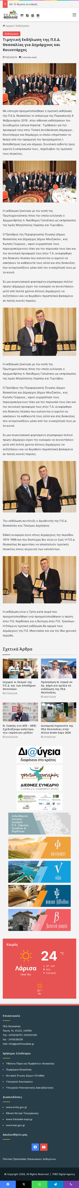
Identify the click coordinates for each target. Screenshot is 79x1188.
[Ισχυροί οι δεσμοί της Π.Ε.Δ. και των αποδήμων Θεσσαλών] (20, 668)
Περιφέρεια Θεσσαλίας (19, 1069)
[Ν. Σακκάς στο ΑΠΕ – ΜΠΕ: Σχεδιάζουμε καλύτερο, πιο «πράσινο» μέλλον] (20, 712)
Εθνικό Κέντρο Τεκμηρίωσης (22, 1113)
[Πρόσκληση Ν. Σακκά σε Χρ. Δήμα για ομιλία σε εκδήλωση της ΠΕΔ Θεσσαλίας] (58, 668)
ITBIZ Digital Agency (63, 1174)
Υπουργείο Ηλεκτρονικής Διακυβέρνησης (29, 1087)
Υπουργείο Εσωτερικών (19, 1081)
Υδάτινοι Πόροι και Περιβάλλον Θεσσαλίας (30, 1063)
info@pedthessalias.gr (21, 1043)
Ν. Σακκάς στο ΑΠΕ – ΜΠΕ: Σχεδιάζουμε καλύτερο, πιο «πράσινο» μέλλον (20, 729)
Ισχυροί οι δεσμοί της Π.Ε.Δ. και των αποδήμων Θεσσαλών (19, 685)
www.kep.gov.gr (15, 1125)
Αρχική (9, 25)
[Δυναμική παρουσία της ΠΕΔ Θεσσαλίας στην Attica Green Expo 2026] (58, 712)
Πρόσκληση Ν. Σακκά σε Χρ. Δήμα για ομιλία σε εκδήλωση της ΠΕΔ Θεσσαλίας (57, 687)
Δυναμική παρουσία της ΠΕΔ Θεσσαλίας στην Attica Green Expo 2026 (57, 729)
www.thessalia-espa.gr (19, 1119)
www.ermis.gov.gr (16, 1107)
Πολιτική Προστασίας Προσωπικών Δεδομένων (29, 1159)
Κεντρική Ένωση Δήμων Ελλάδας (25, 1075)
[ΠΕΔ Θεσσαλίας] (22, 14)
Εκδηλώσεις (22, 25)
